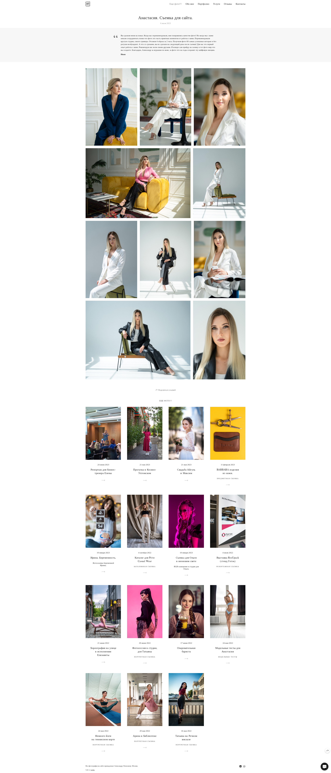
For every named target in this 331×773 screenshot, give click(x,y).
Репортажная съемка (227, 566)
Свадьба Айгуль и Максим (186, 471)
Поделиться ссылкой (167, 390)
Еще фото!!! (176, 4)
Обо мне (190, 4)
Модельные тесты (227, 657)
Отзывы (228, 4)
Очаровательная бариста (186, 649)
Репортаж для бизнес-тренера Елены (103, 471)
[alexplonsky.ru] (88, 4)
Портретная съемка (144, 657)
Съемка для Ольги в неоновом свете (186, 559)
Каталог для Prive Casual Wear (145, 559)
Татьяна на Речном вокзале (186, 737)
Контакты (240, 4)
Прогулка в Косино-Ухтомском (144, 471)
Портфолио (203, 4)
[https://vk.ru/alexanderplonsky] (240, 766)
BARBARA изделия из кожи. (228, 471)
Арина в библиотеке (144, 736)
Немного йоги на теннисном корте (103, 737)
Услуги (216, 4)
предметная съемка (228, 478)
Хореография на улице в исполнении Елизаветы (103, 651)
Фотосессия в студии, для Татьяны (144, 649)
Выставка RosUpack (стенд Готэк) (228, 559)
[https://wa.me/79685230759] (244, 766)
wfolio (93, 770)
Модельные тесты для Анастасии (227, 649)
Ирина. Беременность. (103, 557)
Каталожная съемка (145, 566)
